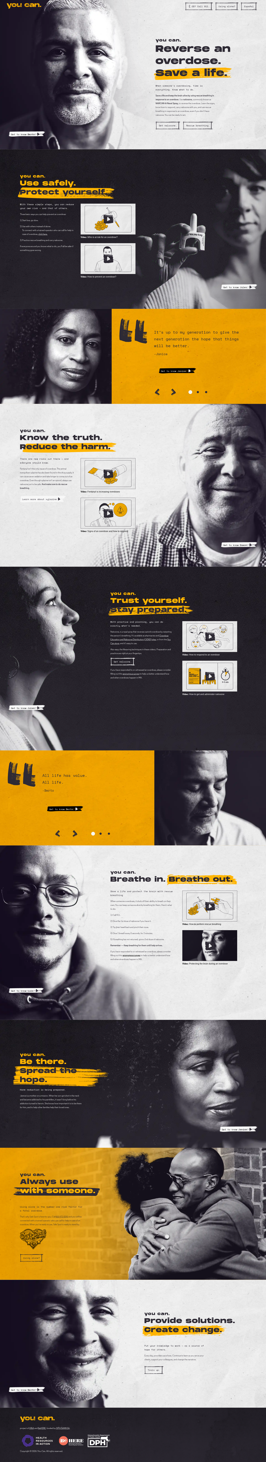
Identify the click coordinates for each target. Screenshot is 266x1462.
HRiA (31, 1428)
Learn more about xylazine (39, 499)
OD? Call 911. (201, 6)
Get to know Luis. (23, 991)
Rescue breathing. (198, 125)
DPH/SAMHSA (63, 1428)
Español (249, 6)
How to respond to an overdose (201, 654)
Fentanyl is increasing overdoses (100, 491)
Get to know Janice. (174, 371)
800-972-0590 (62, 1216)
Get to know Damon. (235, 545)
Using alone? (227, 6)
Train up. (154, 1370)
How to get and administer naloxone (203, 694)
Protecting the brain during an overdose (205, 963)
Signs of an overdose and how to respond (104, 531)
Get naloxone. (168, 125)
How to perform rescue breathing (201, 924)
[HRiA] (37, 1441)
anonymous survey (131, 673)
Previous (157, 392)
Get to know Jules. (235, 287)
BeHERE (42, 1428)
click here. (43, 234)
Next (173, 392)
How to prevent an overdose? (98, 276)
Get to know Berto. (23, 134)
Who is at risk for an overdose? (99, 237)
